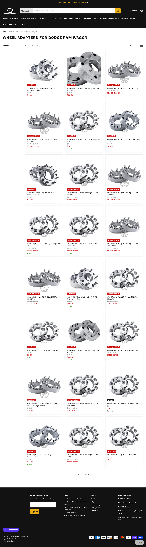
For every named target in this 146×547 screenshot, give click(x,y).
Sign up (35, 512)
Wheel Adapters (10, 18)
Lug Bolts (55, 18)
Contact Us (95, 511)
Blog (24, 25)
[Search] (118, 10)
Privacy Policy (95, 508)
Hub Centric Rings (72, 18)
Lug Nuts (43, 18)
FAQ (92, 502)
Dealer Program (10, 25)
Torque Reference (70, 512)
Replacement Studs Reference (74, 515)
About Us (5, 536)
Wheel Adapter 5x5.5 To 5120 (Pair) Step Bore (43, 350)
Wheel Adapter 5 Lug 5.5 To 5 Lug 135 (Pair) (122, 350)
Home (5, 31)
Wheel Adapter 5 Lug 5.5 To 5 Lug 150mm (121, 455)
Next (87, 474)
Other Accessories (108, 18)
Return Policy (95, 505)
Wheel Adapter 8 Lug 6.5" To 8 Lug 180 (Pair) (122, 88)
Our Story (94, 499)
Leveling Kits (90, 18)
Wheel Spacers (28, 18)
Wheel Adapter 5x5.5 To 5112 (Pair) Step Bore (123, 403)
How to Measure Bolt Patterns (74, 499)
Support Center (128, 18)
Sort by (27, 46)
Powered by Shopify (9, 541)
